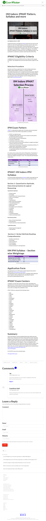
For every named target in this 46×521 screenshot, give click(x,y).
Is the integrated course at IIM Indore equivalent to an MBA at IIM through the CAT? (20, 459)
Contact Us (5, 475)
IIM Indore (24, 177)
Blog (4, 476)
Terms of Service (6, 477)
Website (5, 436)
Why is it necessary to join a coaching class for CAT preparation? (16, 465)
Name (4, 423)
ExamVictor (14, 362)
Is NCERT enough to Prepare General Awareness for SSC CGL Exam (16, 462)
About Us (4, 474)
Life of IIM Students (12, 348)
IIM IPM (21, 362)
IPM (24, 43)
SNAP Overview (5, 498)
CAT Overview (5, 495)
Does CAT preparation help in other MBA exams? (13, 468)
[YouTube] (25, 515)
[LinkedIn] (23, 515)
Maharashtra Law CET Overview (8, 499)
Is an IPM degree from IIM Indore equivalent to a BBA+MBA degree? (17, 456)
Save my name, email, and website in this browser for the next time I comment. (18, 441)
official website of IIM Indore (19, 272)
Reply (10, 381)
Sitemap (4, 480)
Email (4, 429)
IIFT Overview (5, 497)
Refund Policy (5, 479)
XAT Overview (5, 496)
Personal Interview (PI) (17, 77)
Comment (5, 407)
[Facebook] (20, 515)
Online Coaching (33, 362)
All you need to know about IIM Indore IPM (16, 347)
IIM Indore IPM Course (12, 353)
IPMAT (9, 130)
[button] (42, 2)
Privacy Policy (5, 478)
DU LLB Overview (6, 494)
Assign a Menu (23, 513)
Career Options (6, 362)
